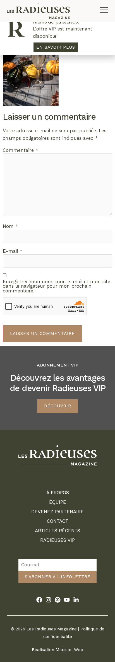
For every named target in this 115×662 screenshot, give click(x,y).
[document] (57, 331)
